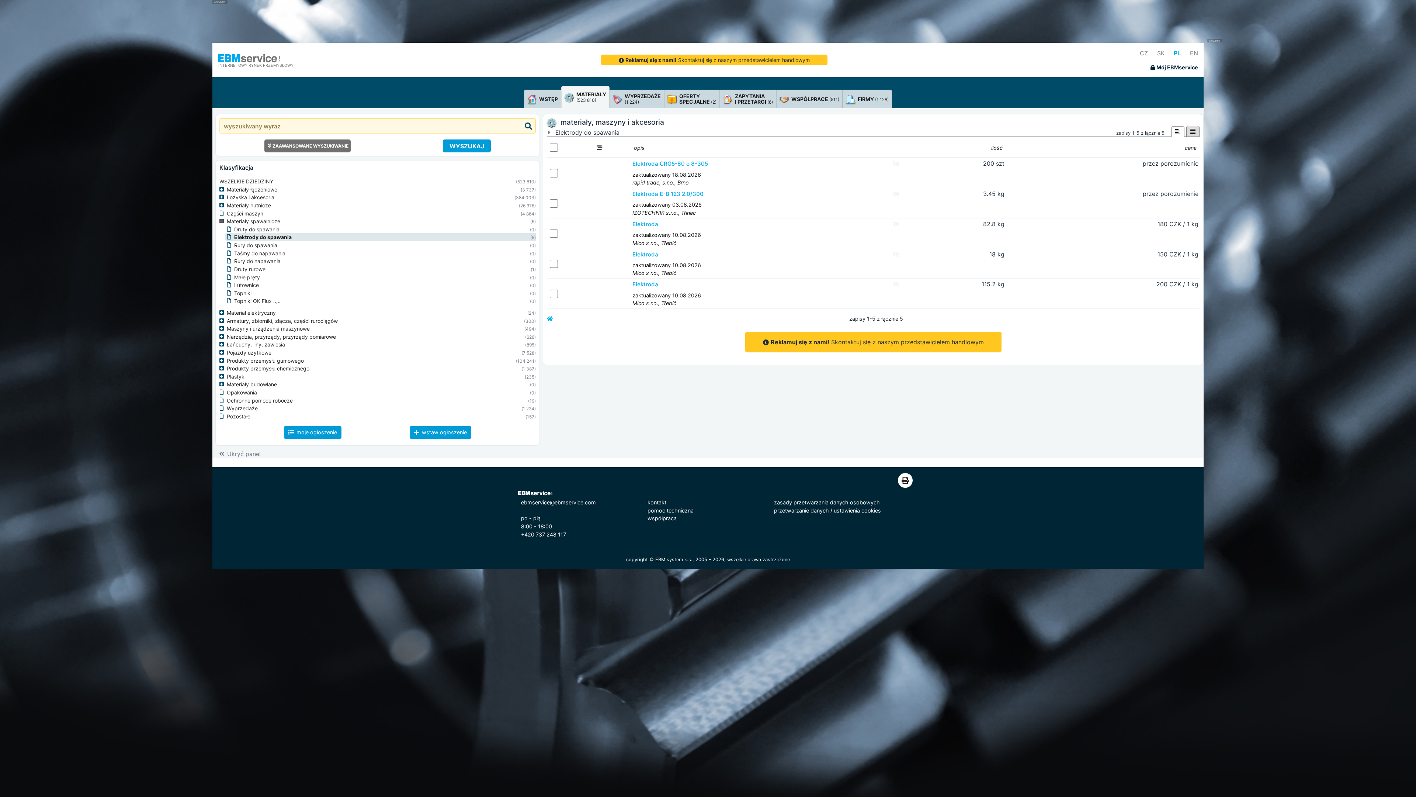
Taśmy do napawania (259, 253)
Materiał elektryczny (251, 313)
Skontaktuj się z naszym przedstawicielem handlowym (717, 60)
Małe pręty (247, 277)
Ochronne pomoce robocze (260, 400)
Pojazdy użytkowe (249, 352)
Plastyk (235, 376)
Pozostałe (238, 416)
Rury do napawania (257, 261)
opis (639, 148)
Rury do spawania (255, 245)
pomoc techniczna (671, 510)
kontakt (657, 502)
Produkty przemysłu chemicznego (268, 368)
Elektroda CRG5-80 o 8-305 (670, 163)
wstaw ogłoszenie (443, 432)
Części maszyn (245, 213)
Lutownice (246, 285)
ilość (997, 148)
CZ (1144, 53)
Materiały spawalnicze (253, 221)
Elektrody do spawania (263, 237)
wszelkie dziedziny (246, 181)
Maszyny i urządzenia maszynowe (268, 328)
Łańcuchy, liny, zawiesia (256, 344)
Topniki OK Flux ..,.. (257, 301)
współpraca (662, 518)
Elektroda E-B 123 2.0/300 (668, 193)
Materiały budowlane (252, 384)
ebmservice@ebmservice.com (558, 502)
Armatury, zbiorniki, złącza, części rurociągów (282, 321)
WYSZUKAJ (467, 146)
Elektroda (645, 224)
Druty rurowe (250, 269)
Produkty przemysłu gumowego (265, 361)
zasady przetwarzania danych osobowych (827, 502)
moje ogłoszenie (316, 432)
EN (1194, 53)
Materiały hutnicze (249, 205)
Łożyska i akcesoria (250, 197)
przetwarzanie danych (801, 510)
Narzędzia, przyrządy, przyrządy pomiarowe (281, 337)
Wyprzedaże (242, 408)
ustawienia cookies (857, 510)
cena (1191, 148)
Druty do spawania (257, 229)
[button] (223, 190)
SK (1161, 53)
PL (1177, 53)
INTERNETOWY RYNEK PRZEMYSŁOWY (256, 65)
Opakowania (242, 392)
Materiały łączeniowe (252, 189)
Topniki (242, 293)
